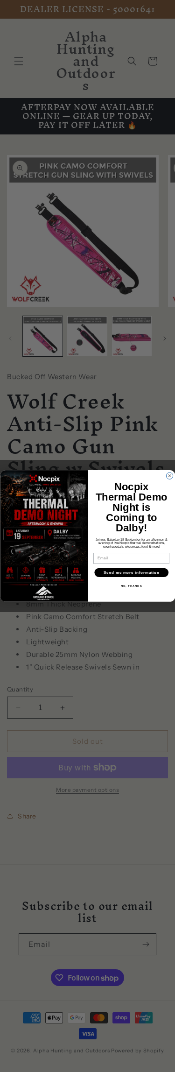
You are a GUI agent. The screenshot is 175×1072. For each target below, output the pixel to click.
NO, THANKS (131, 586)
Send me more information (131, 572)
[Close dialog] (169, 476)
